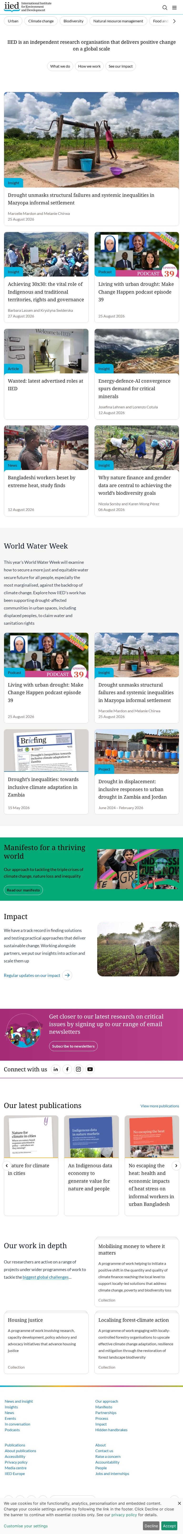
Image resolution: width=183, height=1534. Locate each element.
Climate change (41, 21)
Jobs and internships (112, 1473)
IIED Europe (15, 1473)
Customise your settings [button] (26, 1526)
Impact (101, 1424)
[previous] (6, 1165)
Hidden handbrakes (111, 1429)
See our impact (121, 66)
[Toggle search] (165, 7)
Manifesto (103, 1407)
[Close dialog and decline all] (179, 1501)
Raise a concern (108, 1456)
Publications (15, 1445)
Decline (151, 1526)
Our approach (106, 1401)
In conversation (17, 1424)
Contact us (104, 1450)
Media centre (15, 1467)
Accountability (107, 1462)
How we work (89, 66)
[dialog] (91, 1516)
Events (10, 1418)
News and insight (19, 1401)
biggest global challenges (46, 1277)
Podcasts (12, 1429)
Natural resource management (118, 21)
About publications (20, 1450)
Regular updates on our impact (32, 975)
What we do (60, 66)
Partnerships (106, 1412)
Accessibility (15, 1456)
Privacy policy (16, 1462)
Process (101, 1418)
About (100, 1445)
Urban (13, 21)
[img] (176, 1165)
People (101, 1467)
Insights (11, 1407)
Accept (169, 1526)
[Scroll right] (174, 21)
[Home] (27, 7)
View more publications (160, 1105)
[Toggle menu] (174, 7)
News (9, 1412)
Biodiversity (73, 21)
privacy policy (124, 1514)
